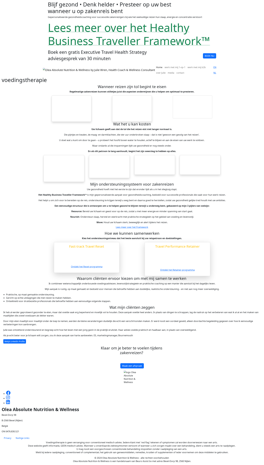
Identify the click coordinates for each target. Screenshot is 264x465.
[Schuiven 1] (127, 342)
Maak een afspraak (132, 365)
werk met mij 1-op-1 (175, 67)
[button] (21, 328)
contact (180, 72)
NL (214, 72)
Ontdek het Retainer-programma (177, 269)
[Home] (99, 70)
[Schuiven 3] (137, 342)
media (171, 72)
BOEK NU (209, 55)
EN (214, 67)
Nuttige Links (22, 438)
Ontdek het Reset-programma (86, 266)
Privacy (7, 438)
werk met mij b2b (197, 67)
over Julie (161, 72)
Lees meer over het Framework (132, 227)
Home (159, 67)
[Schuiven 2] (132, 342)
